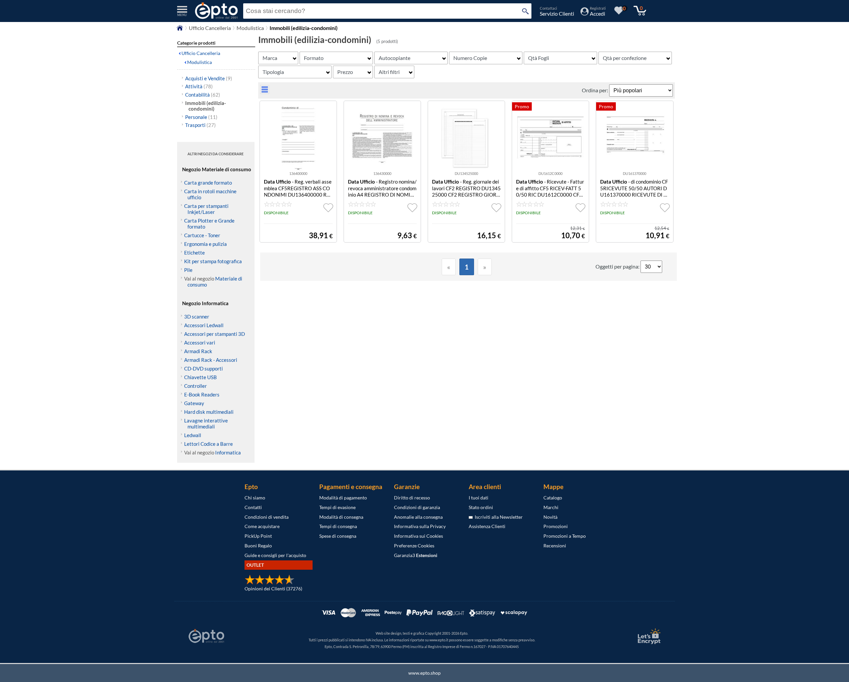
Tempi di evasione (337, 507)
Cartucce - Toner (202, 235)
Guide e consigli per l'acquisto (275, 555)
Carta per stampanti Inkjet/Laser (206, 209)
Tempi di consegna (338, 526)
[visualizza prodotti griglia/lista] (264, 92)
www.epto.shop (424, 673)
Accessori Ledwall (204, 325)
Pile (188, 270)
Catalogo (552, 497)
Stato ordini (481, 507)
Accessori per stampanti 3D (214, 334)
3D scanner (196, 317)
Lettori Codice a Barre (208, 444)
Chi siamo (255, 497)
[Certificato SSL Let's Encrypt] (648, 636)
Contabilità (202, 95)
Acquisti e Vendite (208, 78)
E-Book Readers (202, 394)
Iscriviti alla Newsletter (498, 517)
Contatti (253, 507)
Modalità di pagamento (343, 497)
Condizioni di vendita (267, 517)
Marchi (550, 507)
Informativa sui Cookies (418, 536)
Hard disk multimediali (209, 412)
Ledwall (192, 435)
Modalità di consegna (341, 517)
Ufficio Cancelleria (210, 28)
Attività (199, 86)
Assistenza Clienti (487, 526)
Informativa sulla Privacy (420, 526)
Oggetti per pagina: (618, 266)
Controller (195, 386)
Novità (550, 517)
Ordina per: (595, 90)
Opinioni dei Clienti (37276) (273, 588)
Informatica (228, 452)
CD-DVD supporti (203, 368)
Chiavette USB (200, 377)
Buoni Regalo (258, 545)
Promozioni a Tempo (564, 536)
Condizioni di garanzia (417, 507)
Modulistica (250, 28)
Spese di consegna (337, 536)
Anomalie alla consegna (418, 517)
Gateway (194, 403)
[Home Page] (179, 29)
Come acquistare (262, 526)
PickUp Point (258, 536)
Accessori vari (199, 342)
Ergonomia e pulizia (205, 244)
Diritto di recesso (412, 497)
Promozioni (555, 526)
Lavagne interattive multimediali (206, 423)
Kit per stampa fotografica (213, 261)
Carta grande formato (208, 183)
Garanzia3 (415, 555)
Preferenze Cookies (414, 545)
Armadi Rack (198, 351)
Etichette (194, 253)
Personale (201, 117)
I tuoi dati (478, 497)
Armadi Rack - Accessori (210, 360)
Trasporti (200, 125)
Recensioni (554, 545)
